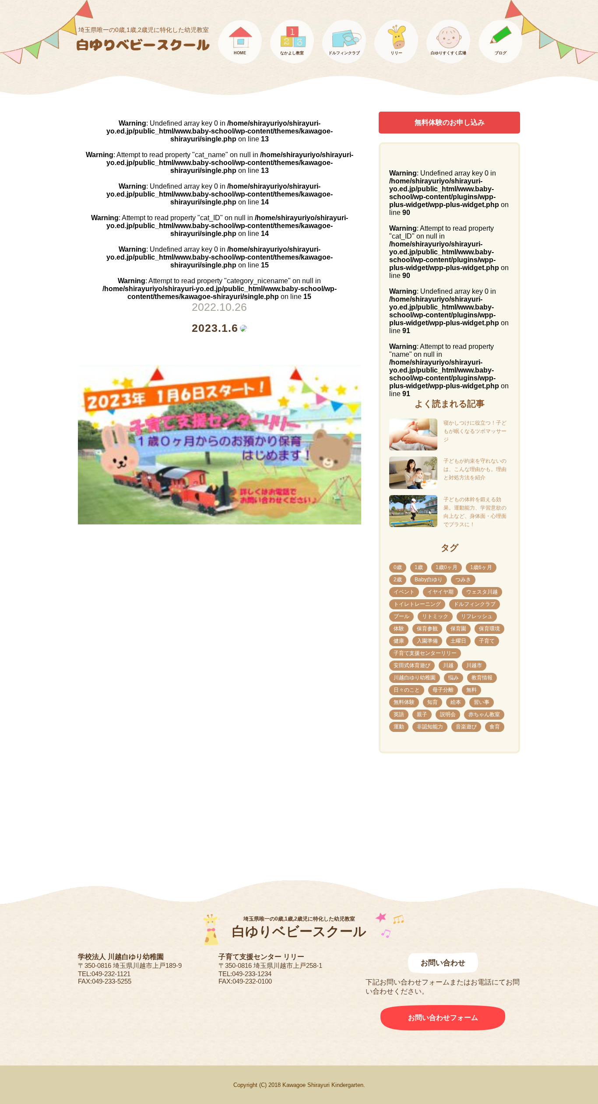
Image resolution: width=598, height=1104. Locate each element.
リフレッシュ (476, 616)
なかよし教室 (292, 53)
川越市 (474, 665)
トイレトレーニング (417, 604)
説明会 (448, 714)
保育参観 (427, 629)
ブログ (501, 53)
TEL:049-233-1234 (244, 973)
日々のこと (407, 690)
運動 (399, 727)
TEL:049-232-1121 (104, 973)
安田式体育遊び (412, 665)
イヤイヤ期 (440, 592)
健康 (399, 641)
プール (401, 616)
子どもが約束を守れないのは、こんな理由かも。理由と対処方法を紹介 (475, 469)
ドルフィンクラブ (344, 53)
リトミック (435, 616)
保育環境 (489, 629)
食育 (494, 727)
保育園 (458, 629)
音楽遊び (466, 727)
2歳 (398, 580)
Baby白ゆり (429, 580)
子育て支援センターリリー (425, 653)
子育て (487, 641)
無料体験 (404, 702)
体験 (399, 629)
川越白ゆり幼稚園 (415, 678)
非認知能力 (430, 727)
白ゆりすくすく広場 (448, 53)
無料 (471, 690)
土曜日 (458, 641)
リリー (396, 53)
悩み (453, 678)
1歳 (419, 567)
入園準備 (427, 641)
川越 (448, 665)
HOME (240, 53)
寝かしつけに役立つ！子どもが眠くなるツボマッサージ (475, 431)
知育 (432, 702)
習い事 (481, 702)
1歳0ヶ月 (446, 567)
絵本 (455, 702)
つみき (463, 580)
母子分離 (443, 690)
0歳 (398, 567)
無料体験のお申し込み (450, 122)
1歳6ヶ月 (481, 567)
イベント (404, 592)
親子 (422, 714)
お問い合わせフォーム (443, 1017)
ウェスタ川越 (482, 592)
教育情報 (481, 678)
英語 (399, 714)
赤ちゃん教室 (484, 714)
